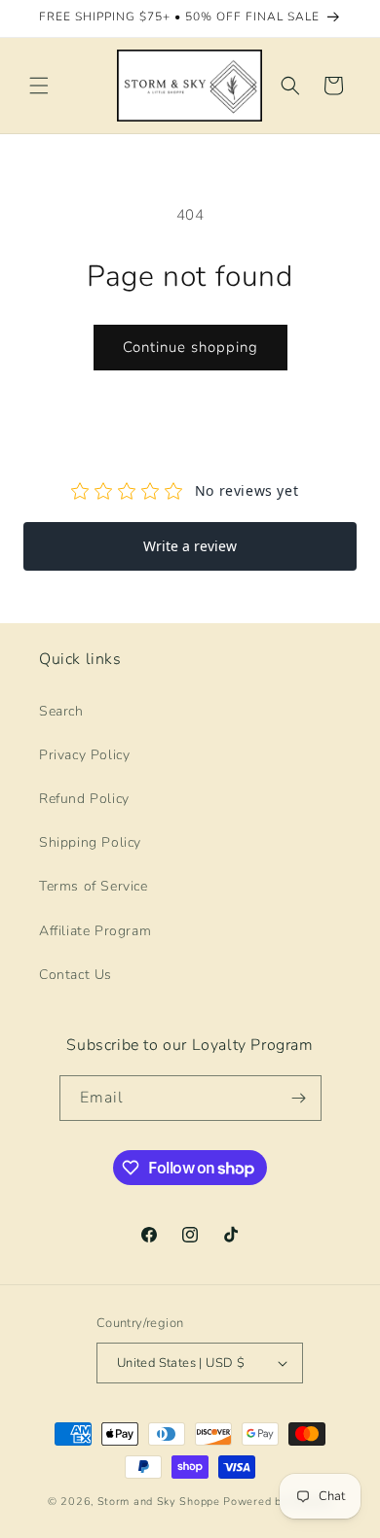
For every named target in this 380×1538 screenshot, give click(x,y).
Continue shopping (190, 347)
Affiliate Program (95, 931)
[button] (39, 85)
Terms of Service (93, 886)
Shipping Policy (90, 842)
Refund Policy (84, 798)
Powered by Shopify (277, 1501)
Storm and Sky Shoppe (158, 1501)
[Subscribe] (299, 1098)
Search (61, 711)
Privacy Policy (84, 755)
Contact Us (75, 974)
